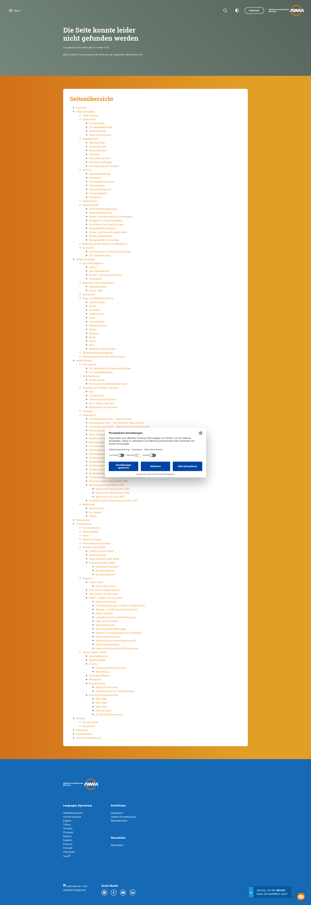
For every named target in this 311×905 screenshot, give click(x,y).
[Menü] (9, 11)
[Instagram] (104, 892)
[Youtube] (123, 892)
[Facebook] (114, 892)
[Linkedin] (133, 892)
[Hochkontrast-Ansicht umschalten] (236, 10)
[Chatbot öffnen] (301, 896)
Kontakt (254, 10)
